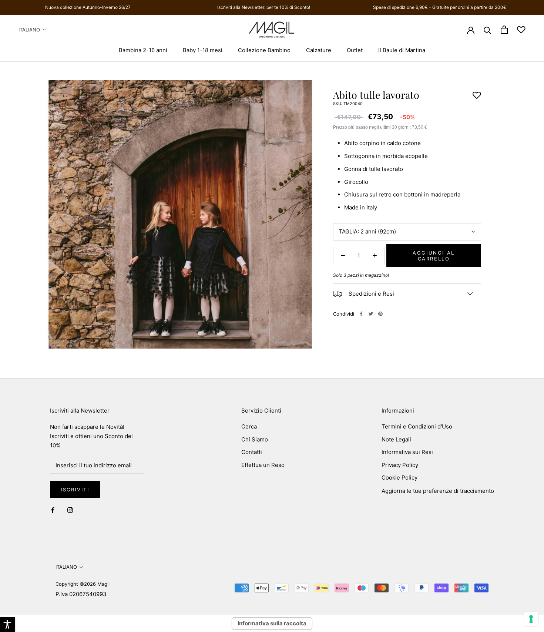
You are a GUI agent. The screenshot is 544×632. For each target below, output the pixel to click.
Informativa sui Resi (407, 451)
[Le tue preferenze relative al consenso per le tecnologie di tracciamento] (531, 619)
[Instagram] (70, 510)
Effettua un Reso (263, 464)
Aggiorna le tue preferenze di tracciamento (438, 490)
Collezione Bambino (264, 50)
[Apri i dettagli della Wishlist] (521, 29)
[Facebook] (361, 314)
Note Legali (396, 439)
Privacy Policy (400, 464)
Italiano (29, 30)
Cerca (249, 426)
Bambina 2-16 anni (143, 50)
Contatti (251, 451)
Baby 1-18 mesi (202, 50)
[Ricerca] (487, 30)
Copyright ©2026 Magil (83, 584)
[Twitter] (371, 314)
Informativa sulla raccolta (272, 623)
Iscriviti (75, 490)
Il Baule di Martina (401, 50)
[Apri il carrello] (504, 30)
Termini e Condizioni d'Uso (417, 426)
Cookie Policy (399, 477)
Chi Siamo (254, 439)
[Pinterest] (380, 314)
